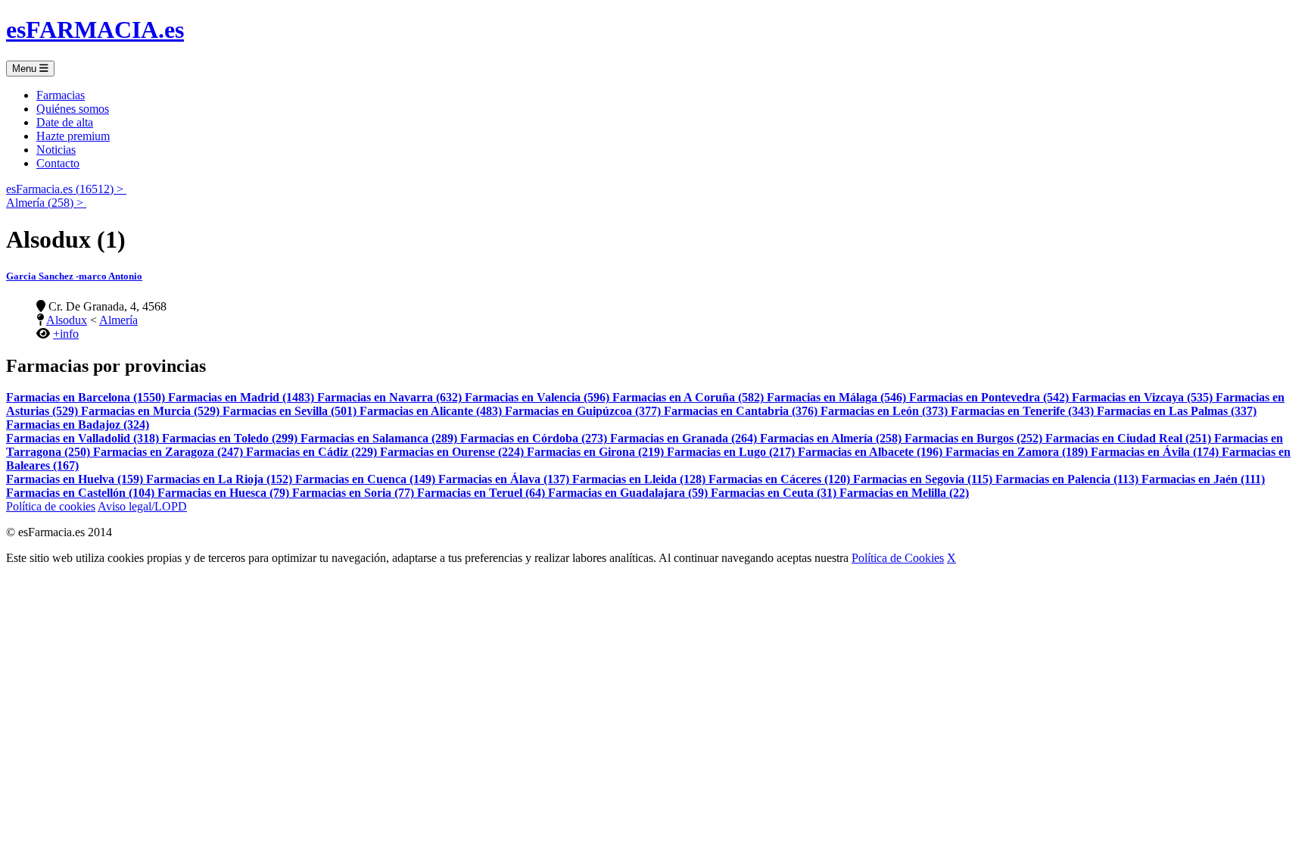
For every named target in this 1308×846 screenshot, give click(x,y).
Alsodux (66, 320)
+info (66, 333)
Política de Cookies (898, 557)
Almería (118, 320)
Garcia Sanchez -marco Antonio (74, 276)
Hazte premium (73, 136)
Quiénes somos (72, 108)
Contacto (57, 163)
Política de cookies (50, 506)
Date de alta (64, 122)
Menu (25, 68)
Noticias (56, 149)
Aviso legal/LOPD (142, 506)
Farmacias (60, 95)
